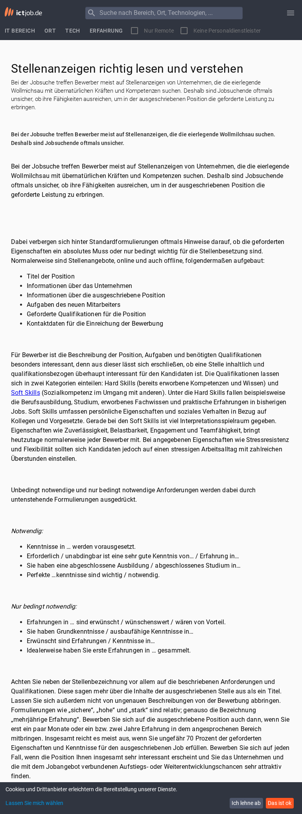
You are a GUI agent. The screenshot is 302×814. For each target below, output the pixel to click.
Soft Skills (25, 392)
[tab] (20, 30)
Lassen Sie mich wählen (34, 803)
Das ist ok (279, 803)
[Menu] (91, 13)
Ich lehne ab (246, 803)
